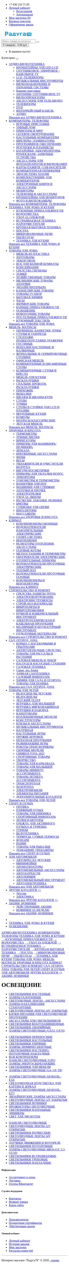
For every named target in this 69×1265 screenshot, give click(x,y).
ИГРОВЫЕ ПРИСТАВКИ (32, 124)
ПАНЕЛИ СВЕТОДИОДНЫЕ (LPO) (32, 1060)
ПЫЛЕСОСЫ (25, 237)
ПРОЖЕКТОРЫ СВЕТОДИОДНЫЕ (32, 1106)
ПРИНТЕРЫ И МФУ (29, 130)
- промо (54, 1260)
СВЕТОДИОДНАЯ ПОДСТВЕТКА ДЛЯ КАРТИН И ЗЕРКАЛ (35, 1085)
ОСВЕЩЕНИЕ (25, 310)
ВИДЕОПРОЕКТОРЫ (30, 97)
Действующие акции (22, 1226)
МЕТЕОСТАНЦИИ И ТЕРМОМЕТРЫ (41, 553)
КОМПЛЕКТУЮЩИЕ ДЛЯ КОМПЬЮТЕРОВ (34, 179)
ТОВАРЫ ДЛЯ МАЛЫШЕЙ (34, 766)
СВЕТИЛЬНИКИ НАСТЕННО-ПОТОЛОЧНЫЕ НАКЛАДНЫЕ (29, 1052)
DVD (19, 107)
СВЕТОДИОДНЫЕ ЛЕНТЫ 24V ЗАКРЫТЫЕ (38, 1010)
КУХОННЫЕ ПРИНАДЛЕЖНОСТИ (39, 210)
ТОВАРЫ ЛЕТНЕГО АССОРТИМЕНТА (29, 778)
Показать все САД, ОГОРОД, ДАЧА (31, 686)
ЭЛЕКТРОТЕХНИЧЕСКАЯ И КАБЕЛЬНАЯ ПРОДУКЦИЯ (35, 622)
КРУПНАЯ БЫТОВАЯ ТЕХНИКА (38, 227)
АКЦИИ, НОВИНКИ (22, 903)
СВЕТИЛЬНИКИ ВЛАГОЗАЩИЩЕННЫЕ (36, 1024)
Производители (19, 1219)
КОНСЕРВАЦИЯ (27, 267)
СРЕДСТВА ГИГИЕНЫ (31, 270)
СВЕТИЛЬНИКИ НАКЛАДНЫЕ (30, 1162)
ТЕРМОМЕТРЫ (26, 433)
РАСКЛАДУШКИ (27, 380)
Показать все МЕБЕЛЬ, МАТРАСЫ (31, 427)
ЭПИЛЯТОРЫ (25, 477)
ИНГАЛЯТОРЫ (26, 510)
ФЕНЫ (20, 457)
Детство (21, 893)
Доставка (14, 1180)
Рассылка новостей (21, 1250)
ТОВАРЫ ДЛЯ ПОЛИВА (32, 683)
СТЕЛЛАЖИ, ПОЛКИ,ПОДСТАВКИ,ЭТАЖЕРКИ (39, 339)
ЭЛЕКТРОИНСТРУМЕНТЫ (34, 600)
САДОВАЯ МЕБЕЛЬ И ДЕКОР (36, 660)
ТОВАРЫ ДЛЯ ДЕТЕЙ (23, 690)
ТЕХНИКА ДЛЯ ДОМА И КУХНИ (31, 207)
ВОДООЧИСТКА (27, 214)
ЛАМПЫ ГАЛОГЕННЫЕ (25, 997)
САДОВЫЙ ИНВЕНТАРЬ (33, 676)
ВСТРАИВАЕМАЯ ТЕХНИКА (36, 220)
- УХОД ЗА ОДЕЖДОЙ (41, 942)
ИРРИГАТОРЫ (26, 440)
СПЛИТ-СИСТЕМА (29, 537)
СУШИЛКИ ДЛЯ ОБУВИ (32, 507)
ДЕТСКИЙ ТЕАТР (28, 700)
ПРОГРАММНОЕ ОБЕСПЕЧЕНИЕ (38, 144)
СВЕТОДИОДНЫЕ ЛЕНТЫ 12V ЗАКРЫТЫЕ (38, 1099)
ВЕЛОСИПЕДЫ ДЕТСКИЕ (34, 693)
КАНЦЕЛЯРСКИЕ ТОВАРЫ (35, 290)
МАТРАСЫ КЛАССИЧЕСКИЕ (35, 420)
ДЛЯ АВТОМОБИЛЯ (23, 856)
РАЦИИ (21, 843)
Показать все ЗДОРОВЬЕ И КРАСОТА (33, 517)
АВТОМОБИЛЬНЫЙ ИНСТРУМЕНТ (40, 880)
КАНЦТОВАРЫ (26, 713)
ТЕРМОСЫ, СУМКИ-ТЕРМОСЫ (37, 836)
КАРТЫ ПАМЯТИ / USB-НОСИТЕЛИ (41, 167)
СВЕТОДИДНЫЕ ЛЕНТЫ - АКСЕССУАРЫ (37, 1000)
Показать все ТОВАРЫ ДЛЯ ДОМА (32, 323)
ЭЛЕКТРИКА (25, 896)
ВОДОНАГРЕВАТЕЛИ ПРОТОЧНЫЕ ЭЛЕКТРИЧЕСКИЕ (40, 565)
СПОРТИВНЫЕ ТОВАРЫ (33, 756)
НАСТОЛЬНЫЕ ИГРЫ (30, 733)
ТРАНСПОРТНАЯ (28, 783)
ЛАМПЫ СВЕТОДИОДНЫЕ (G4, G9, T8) (35, 1070)
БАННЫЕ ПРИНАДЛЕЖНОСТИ (37, 307)
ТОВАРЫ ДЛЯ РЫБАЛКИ (33, 846)
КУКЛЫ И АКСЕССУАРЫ (33, 723)
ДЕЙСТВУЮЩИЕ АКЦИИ (34, 906)
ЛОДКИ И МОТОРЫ (29, 820)
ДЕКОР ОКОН (25, 260)
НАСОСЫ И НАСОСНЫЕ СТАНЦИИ (41, 663)
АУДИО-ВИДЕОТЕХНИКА (27, 64)
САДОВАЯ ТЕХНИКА (31, 666)
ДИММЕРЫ (16, 1113)
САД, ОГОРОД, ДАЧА (23, 640)
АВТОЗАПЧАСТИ (28, 873)
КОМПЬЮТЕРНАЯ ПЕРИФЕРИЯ (38, 170)
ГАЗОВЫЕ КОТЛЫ (28, 550)
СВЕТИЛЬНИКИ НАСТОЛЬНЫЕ (30, 1040)
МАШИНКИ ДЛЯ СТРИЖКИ (35, 487)
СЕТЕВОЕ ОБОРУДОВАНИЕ (35, 134)
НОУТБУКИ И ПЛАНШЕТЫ (35, 147)
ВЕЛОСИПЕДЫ (26, 696)
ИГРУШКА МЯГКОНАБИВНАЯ (37, 706)
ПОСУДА (22, 230)
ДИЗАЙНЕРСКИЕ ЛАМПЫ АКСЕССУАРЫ (37, 1096)
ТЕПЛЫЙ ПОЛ (26, 570)
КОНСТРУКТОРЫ (28, 720)
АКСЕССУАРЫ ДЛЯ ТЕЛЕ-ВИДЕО (39, 100)
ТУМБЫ (21, 403)
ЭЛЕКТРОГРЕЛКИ (28, 493)
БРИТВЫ (22, 503)
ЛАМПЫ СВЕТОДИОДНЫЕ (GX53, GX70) (37, 1030)
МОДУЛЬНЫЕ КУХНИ (31, 413)
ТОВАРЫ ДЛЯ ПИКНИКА (33, 813)
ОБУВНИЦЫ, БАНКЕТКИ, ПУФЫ (38, 330)
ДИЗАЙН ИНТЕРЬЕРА (31, 287)
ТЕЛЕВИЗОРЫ (26, 104)
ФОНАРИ (22, 840)
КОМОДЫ (23, 417)
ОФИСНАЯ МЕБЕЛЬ (30, 360)
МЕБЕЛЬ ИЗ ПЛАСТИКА (32, 254)
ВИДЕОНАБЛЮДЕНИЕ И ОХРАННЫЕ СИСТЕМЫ (33, 86)
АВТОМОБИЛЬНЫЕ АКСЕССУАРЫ (40, 870)
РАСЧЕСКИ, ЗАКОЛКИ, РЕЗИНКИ (39, 500)
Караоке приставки (28, 90)
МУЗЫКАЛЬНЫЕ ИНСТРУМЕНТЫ (39, 80)
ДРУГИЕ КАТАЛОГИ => (25, 890)
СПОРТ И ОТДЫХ (21, 803)
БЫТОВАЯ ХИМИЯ (29, 297)
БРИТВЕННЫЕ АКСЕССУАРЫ (36, 453)
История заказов (19, 1244)
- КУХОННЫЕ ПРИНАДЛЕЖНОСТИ (27, 939)
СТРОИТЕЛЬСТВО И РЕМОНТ (29, 590)
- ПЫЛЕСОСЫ (21, 955)
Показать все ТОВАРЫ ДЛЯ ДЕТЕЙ (32, 800)
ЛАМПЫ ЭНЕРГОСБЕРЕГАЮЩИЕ (32, 1063)
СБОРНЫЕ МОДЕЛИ (30, 750)
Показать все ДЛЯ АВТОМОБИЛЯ (31, 886)
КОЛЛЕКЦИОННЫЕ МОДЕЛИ (36, 716)
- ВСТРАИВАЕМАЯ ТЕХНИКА (31, 944)
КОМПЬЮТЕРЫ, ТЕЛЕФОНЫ (29, 120)
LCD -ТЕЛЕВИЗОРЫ (30, 77)
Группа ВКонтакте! (21, 1183)
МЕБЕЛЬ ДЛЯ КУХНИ (31, 377)
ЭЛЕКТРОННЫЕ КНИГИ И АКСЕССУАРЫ (34, 185)
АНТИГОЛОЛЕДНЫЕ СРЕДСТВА (38, 650)
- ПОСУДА (25, 952)
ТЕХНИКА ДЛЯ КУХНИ (32, 240)
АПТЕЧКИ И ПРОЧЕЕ (31, 490)
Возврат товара (18, 1201)
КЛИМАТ (15, 520)
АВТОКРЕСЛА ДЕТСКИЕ (33, 860)
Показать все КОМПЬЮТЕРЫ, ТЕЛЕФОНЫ (37, 204)
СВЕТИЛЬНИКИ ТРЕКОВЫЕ (28, 1159)
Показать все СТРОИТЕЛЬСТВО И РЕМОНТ (38, 637)
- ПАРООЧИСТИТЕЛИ (23, 947)
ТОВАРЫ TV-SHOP (29, 293)
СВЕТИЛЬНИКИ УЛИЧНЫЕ (27, 1043)
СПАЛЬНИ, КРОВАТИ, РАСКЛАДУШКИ (31, 385)
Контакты (15, 1198)
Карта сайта (16, 1205)
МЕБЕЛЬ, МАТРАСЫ (22, 327)
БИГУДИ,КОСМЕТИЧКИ (32, 470)
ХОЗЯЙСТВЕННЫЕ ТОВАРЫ (36, 277)
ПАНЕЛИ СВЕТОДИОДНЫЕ (28, 1122)
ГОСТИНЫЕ (24, 343)
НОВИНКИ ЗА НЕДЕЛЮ (32, 910)
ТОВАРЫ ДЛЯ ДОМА (23, 250)
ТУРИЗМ (22, 830)
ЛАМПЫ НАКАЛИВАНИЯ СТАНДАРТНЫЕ (27, 1005)
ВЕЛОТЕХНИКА (27, 833)
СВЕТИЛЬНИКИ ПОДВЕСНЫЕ (30, 1132)
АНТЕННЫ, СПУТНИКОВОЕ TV (38, 94)
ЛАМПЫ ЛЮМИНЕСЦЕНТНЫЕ (30, 1047)
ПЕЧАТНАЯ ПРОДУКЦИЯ (34, 740)
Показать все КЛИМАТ (23, 587)
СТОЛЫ (21, 400)
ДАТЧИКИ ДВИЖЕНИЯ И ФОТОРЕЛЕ (35, 1142)
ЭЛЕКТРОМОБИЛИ (29, 790)
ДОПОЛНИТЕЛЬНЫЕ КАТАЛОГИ (39, 796)
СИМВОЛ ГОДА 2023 (30, 753)
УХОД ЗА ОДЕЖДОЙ (30, 217)
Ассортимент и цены (22, 1177)
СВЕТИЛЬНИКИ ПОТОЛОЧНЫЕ (31, 1146)
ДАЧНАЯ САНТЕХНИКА (33, 673)
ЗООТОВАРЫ (25, 257)
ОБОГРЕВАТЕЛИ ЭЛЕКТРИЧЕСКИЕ (40, 557)
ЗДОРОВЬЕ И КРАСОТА (25, 430)
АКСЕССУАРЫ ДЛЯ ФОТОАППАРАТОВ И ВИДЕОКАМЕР (41, 162)
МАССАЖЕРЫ (26, 513)
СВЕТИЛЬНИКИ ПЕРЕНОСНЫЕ (30, 1037)
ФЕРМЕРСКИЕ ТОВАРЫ (32, 303)
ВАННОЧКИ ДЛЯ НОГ (31, 483)
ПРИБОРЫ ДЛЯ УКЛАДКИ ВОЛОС (39, 473)
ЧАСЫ (20, 300)
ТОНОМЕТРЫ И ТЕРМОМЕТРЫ (37, 480)
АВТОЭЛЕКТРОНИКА (31, 883)
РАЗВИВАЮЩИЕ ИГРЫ (32, 743)
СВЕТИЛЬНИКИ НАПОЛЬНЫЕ (30, 1109)
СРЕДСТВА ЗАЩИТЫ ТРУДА (36, 593)
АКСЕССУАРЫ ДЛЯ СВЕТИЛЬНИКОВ (35, 1020)
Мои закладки (17, 1247)
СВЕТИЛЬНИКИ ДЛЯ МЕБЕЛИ (30, 1067)
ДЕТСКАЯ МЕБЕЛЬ (29, 423)
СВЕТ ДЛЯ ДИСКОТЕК (24, 1116)
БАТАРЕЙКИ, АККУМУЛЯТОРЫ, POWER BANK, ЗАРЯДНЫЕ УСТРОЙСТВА (38, 154)
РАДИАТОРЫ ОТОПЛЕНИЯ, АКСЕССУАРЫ (35, 545)
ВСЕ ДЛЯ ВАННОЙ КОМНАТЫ (37, 264)
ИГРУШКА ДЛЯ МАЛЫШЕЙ (35, 703)
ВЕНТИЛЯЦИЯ (26, 540)
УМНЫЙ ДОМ (25, 127)
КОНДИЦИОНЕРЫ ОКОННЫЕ (37, 523)
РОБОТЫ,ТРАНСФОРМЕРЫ (35, 746)
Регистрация (24, 11)
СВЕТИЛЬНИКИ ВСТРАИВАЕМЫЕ (32, 1156)
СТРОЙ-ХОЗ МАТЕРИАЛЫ (34, 603)
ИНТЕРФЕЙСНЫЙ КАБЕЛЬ (35, 110)
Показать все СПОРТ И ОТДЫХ (29, 853)
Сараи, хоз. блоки (27, 670)
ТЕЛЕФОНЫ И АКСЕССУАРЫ (36, 194)
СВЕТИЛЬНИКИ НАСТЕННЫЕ (30, 994)
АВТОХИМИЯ (26, 876)
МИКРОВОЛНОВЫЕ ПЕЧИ (34, 234)
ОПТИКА (22, 806)
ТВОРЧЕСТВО (26, 760)
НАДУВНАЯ (24, 730)
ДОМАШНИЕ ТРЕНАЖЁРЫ (35, 850)
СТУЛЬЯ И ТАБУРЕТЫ (31, 333)
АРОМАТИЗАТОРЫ (29, 866)
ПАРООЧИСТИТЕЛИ (30, 224)
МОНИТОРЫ (25, 190)
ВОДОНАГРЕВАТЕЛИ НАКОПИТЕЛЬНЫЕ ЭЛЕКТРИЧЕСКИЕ (31, 530)
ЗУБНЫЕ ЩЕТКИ (28, 437)
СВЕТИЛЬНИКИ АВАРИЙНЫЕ (30, 1027)
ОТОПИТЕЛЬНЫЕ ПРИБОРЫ (36, 560)
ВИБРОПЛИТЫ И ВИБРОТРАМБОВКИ (30, 608)
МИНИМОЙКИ (26, 863)
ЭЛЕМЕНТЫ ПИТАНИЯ (32, 793)
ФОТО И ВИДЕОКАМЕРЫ (34, 200)
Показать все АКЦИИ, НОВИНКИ (31, 913)
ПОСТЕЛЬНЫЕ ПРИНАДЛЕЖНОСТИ (41, 317)
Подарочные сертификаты (25, 1222)
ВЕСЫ (20, 460)
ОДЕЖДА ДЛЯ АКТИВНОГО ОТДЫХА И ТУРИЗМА (35, 825)
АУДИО (21, 114)
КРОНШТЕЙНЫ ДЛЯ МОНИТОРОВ (40, 197)
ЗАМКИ (21, 273)
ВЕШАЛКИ (23, 393)
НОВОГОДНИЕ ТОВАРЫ (33, 313)
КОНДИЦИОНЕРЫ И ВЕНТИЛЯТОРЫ (30, 582)
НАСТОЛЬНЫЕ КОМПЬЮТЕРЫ (37, 137)
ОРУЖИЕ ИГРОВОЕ (29, 736)
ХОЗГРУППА (25, 786)
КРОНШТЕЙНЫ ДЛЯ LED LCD (37, 67)
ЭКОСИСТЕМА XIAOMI (32, 174)
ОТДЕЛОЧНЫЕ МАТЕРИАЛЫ (36, 633)
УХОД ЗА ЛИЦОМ (28, 497)
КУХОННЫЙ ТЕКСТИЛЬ (33, 320)
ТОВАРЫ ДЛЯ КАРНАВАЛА (35, 763)
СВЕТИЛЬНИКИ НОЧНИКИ (28, 1103)
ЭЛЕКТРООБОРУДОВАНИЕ (35, 597)
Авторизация (24, 14)
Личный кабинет (19, 1240)
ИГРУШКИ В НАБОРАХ (32, 710)
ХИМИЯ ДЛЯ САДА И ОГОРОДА (38, 680)
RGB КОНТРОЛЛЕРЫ (23, 1057)
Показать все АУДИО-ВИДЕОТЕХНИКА (35, 117)
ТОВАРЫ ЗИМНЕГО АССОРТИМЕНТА (29, 772)
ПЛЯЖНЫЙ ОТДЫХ (29, 810)
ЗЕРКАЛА (23, 450)
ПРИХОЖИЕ (24, 390)
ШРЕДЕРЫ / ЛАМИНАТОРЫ (35, 140)
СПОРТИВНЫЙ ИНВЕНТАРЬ (36, 816)
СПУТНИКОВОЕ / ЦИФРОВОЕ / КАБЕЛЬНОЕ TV (37, 72)
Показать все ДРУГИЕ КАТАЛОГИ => (33, 900)
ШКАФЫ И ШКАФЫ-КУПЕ (34, 397)
